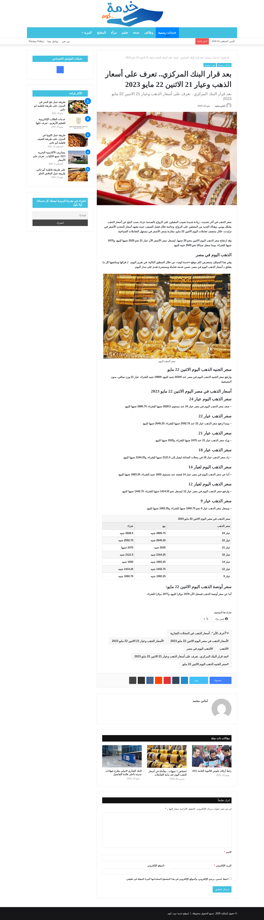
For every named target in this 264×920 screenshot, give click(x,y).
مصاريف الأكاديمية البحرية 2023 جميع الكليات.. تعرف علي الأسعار (49, 156)
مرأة (114, 32)
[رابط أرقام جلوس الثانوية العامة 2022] (211, 756)
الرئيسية (225, 57)
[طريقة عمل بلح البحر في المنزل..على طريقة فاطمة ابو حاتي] (78, 107)
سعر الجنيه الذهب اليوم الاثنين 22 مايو (204, 664)
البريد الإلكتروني (222, 865)
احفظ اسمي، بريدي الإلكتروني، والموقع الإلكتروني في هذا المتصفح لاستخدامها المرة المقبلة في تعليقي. (177, 879)
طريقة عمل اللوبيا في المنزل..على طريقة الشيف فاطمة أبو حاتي (51, 139)
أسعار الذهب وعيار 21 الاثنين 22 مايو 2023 (137, 640)
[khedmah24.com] (132, 13)
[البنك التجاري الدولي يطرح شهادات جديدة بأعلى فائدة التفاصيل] (122, 756)
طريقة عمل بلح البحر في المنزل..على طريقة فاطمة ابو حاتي (49, 106)
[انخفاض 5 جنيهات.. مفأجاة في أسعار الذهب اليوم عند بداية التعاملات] (167, 756)
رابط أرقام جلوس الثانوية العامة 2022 (211, 771)
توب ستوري (210, 65)
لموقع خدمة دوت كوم (178, 913)
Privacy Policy (36, 41)
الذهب (223, 648)
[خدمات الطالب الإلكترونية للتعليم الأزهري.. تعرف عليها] (78, 124)
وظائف (148, 32)
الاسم (227, 852)
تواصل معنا (52, 41)
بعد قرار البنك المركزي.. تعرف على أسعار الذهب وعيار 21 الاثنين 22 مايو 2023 (180, 656)
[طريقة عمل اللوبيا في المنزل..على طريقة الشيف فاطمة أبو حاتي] (78, 140)
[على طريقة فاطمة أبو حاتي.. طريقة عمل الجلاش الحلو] (78, 174)
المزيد (88, 32)
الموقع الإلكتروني (155, 865)
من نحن (66, 41)
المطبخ (101, 32)
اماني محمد (220, 106)
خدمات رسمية (167, 32)
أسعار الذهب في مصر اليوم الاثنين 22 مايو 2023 (198, 640)
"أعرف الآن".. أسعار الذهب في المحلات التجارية (198, 633)
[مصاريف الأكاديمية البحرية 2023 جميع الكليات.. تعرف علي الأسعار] (78, 157)
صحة (136, 32)
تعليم (125, 32)
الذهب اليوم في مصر (199, 648)
